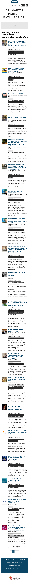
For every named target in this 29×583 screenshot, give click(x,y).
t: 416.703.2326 (14, 563)
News (11, 49)
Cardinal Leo (12, 54)
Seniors (11, 510)
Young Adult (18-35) (18, 416)
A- (24, 5)
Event (11, 76)
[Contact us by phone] (27, 2)
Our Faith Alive (13, 384)
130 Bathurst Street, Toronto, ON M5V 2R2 (14, 562)
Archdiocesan (17, 49)
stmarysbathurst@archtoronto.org (14, 565)
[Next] (18, 551)
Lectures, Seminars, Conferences (16, 51)
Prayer (11, 177)
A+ (21, 5)
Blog (11, 463)
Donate (14, 2)
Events (11, 79)
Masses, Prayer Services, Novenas (16, 52)
